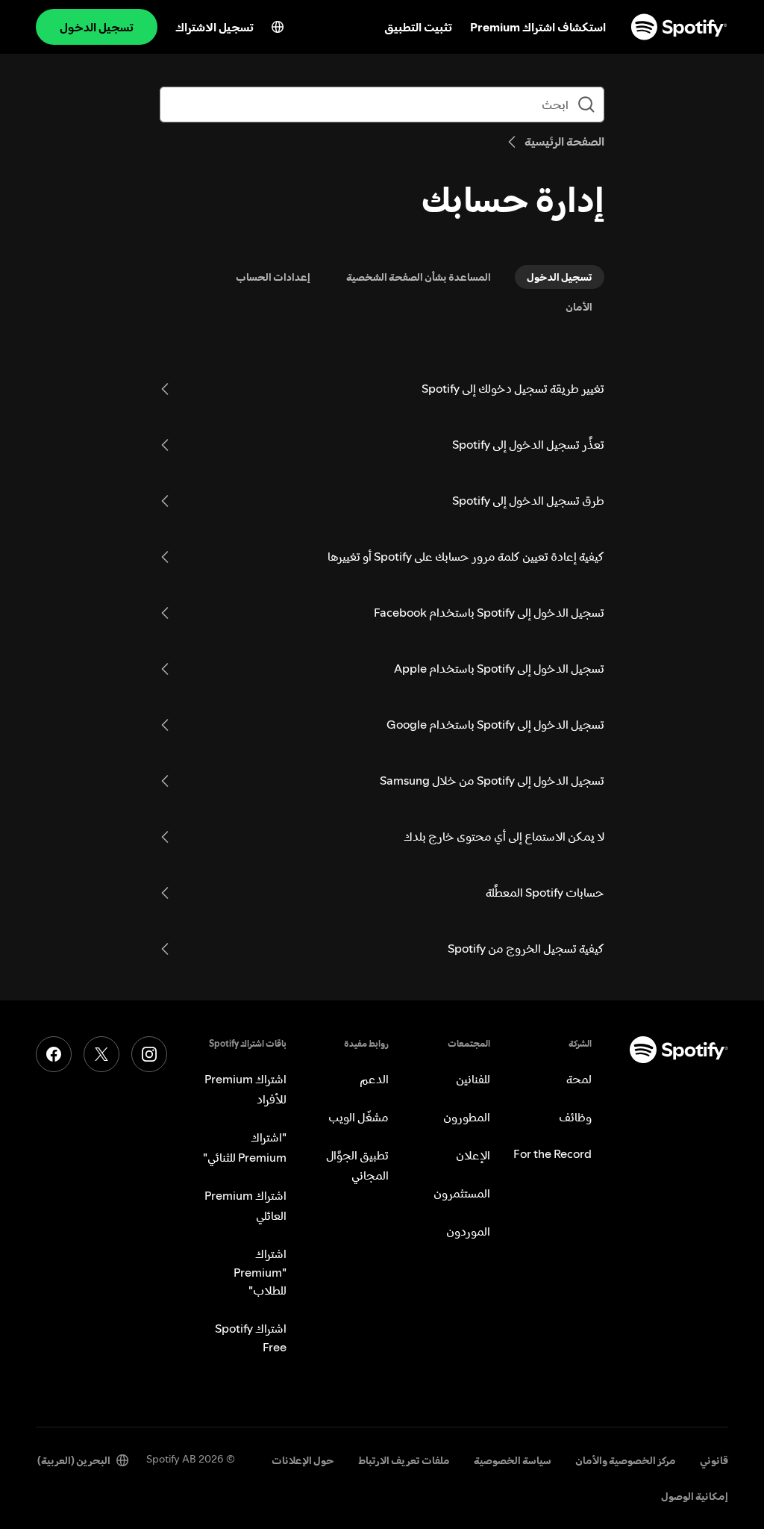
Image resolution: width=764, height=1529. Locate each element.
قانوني (714, 1460)
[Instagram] (149, 1054)
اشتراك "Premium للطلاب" (260, 1271)
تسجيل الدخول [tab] (559, 277)
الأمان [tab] (579, 306)
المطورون (466, 1117)
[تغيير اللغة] (278, 27)
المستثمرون (461, 1193)
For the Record (552, 1153)
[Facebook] (54, 1054)
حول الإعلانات (303, 1460)
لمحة (579, 1079)
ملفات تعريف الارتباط (404, 1460)
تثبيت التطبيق (418, 27)
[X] (101, 1054)
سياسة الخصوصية (512, 1460)
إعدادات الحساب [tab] (273, 277)
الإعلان (473, 1155)
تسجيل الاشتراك (214, 27)
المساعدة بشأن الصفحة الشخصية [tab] (418, 277)
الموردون (468, 1231)
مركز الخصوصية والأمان (625, 1460)
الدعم (374, 1079)
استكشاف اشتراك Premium (538, 27)
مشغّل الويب (358, 1117)
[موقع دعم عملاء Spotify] (679, 26)
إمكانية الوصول (694, 1496)
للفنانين (473, 1079)
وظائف (575, 1117)
